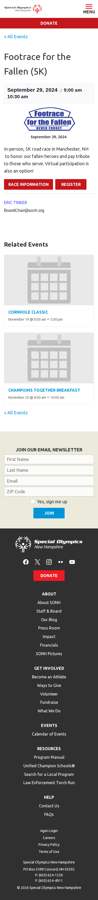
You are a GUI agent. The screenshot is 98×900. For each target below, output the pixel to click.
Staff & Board (49, 611)
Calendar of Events (49, 734)
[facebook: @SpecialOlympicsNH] (26, 561)
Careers (49, 838)
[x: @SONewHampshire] (37, 561)
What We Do (49, 711)
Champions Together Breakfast (44, 390)
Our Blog (49, 619)
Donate (49, 23)
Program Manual (49, 757)
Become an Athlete (49, 677)
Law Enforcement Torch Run (49, 782)
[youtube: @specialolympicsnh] (72, 561)
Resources (49, 748)
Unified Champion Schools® (49, 765)
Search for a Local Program (49, 774)
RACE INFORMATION (28, 184)
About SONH (49, 602)
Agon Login (49, 831)
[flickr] (60, 561)
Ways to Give (49, 685)
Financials (49, 645)
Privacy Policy (49, 845)
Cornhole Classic (28, 312)
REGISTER (71, 184)
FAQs (49, 814)
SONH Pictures (49, 653)
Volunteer (49, 694)
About (49, 594)
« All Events (16, 36)
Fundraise (49, 702)
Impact (49, 636)
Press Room (49, 628)
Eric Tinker (15, 202)
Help (49, 797)
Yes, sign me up (52, 501)
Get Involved (49, 668)
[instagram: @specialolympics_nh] (49, 561)
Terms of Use (49, 852)
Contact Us (49, 806)
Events (49, 725)
